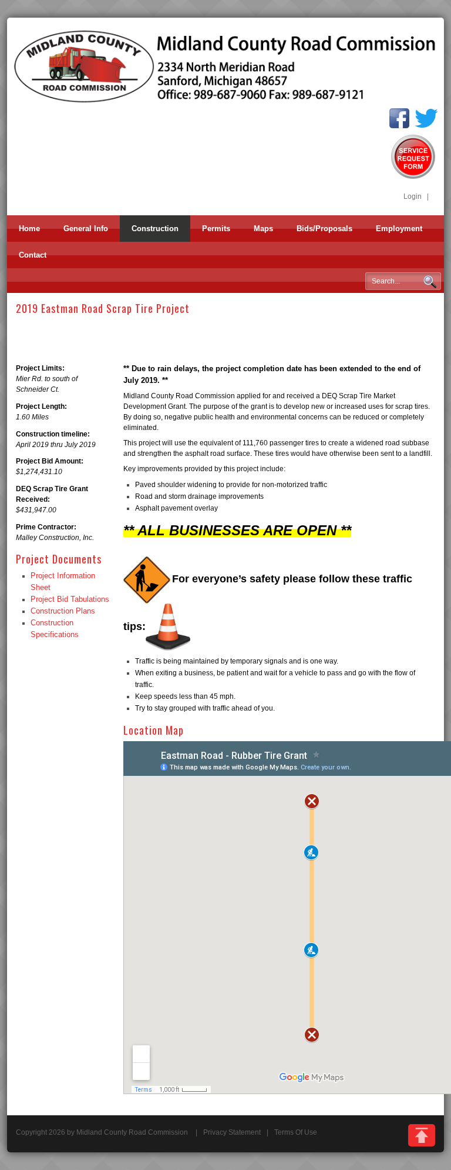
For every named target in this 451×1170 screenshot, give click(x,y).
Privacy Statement (232, 1132)
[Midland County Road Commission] (225, 66)
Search (429, 281)
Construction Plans (63, 610)
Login (412, 196)
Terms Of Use (295, 1132)
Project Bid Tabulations (70, 599)
